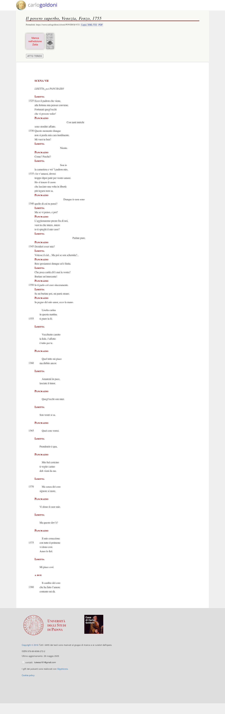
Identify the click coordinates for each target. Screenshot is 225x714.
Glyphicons (62, 668)
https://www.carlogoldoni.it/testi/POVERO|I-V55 (58, 24)
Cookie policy (28, 675)
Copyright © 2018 (30, 644)
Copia (83, 25)
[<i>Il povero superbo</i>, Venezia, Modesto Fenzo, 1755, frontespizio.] (51, 40)
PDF (100, 25)
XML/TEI (92, 25)
